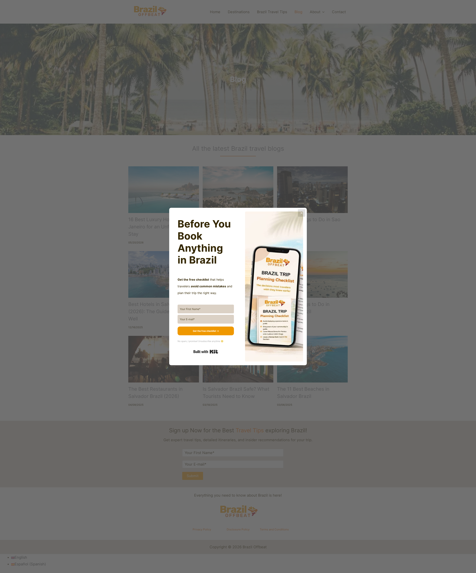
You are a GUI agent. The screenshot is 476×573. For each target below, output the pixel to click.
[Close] (301, 213)
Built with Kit (205, 351)
